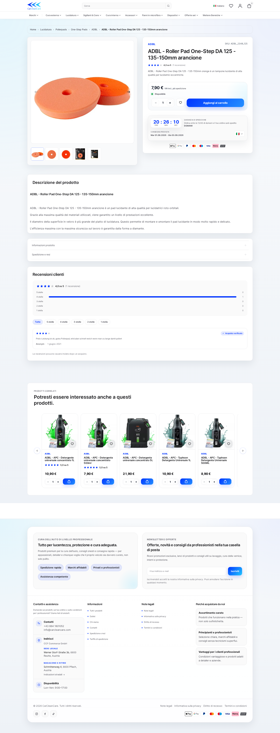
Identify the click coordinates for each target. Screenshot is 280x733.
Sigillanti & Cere (91, 15)
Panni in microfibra (151, 15)
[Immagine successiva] (128, 91)
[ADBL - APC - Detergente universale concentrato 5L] (138, 431)
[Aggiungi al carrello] (69, 481)
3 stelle (77, 322)
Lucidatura (71, 15)
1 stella (104, 322)
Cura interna (112, 15)
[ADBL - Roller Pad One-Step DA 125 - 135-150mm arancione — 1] (37, 154)
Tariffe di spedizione (99, 639)
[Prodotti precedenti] (37, 450)
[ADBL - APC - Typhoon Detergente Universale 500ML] (216, 431)
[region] (82, 92)
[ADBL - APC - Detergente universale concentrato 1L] (60, 431)
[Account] (240, 5)
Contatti (93, 627)
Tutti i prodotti (96, 610)
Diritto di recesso (151, 622)
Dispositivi (172, 15)
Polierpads (61, 29)
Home (33, 29)
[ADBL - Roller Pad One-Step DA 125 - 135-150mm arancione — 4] (80, 154)
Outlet (92, 616)
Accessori (130, 15)
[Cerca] (168, 6)
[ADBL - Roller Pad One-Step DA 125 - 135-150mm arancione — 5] (94, 154)
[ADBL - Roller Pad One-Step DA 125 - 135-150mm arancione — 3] (65, 154)
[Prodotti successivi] (243, 450)
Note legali (149, 610)
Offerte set (190, 15)
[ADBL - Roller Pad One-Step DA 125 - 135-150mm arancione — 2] (51, 154)
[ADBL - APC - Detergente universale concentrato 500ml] (99, 431)
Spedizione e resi (97, 633)
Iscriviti (235, 571)
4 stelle (64, 322)
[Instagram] (36, 713)
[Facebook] (45, 713)
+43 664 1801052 (54, 626)
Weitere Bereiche (211, 15)
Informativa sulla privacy (155, 616)
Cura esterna (52, 15)
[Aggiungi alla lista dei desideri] (180, 102)
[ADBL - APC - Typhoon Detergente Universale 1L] (177, 431)
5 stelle (50, 322)
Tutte (38, 322)
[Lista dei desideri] (231, 5)
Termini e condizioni (153, 627)
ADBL (95, 29)
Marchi (32, 15)
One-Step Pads (79, 29)
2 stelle (91, 322)
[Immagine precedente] (36, 91)
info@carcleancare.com (57, 629)
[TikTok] (53, 713)
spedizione (181, 88)
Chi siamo (94, 622)
